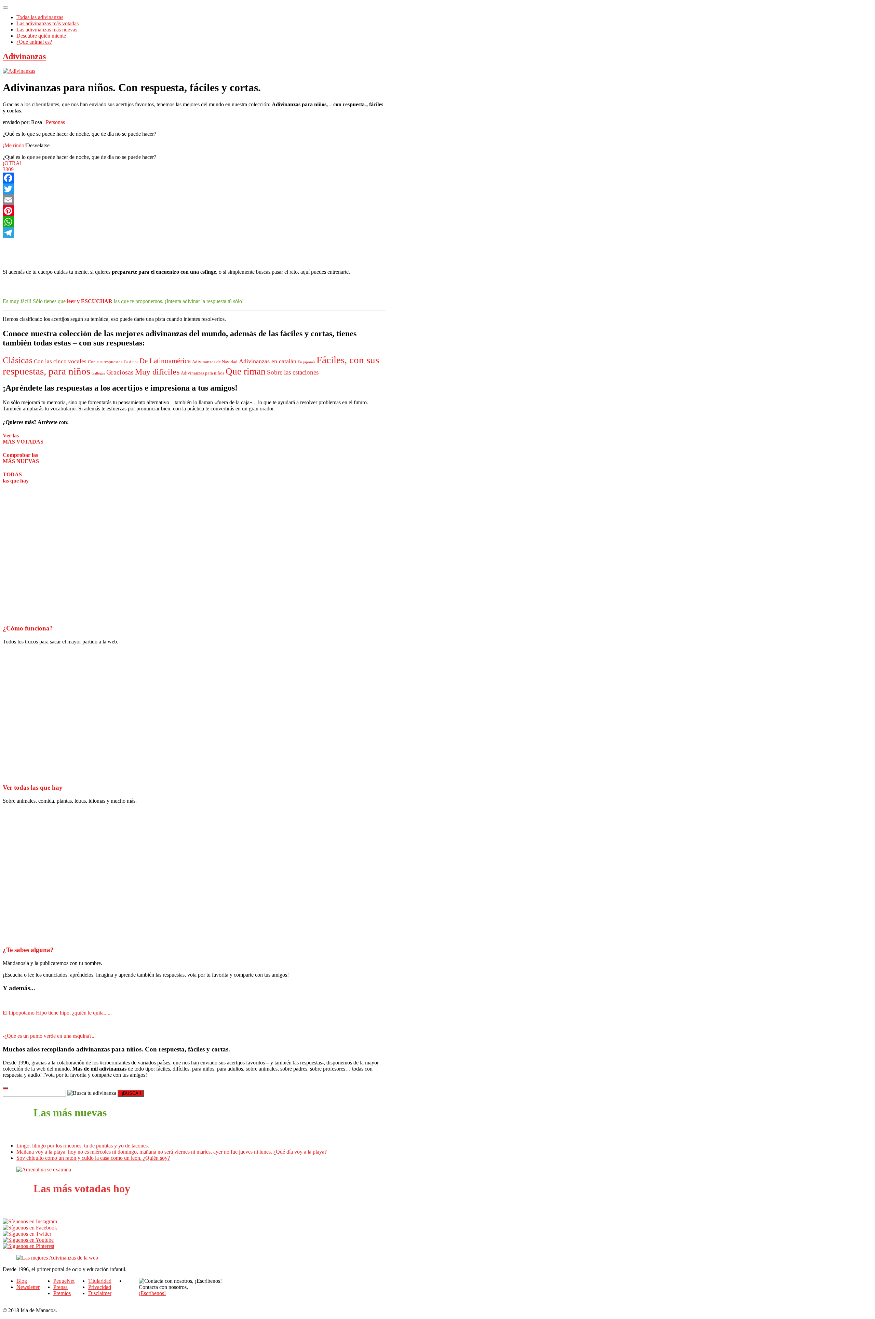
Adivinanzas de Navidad (215, 361)
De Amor (131, 362)
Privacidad (99, 1287)
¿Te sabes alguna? (28, 949)
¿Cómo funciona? (28, 628)
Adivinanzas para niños (202, 373)
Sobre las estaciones (293, 372)
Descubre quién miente (41, 36)
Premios (62, 1293)
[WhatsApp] (194, 221)
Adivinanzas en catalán (267, 361)
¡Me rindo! (14, 145)
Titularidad (99, 1281)
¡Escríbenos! (152, 1293)
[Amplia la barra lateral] (5, 1088)
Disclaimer (99, 1293)
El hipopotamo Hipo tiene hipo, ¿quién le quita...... (57, 1013)
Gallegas (98, 373)
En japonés (306, 362)
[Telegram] (194, 232)
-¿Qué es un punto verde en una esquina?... (49, 1036)
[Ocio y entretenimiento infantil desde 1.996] (57, 1258)
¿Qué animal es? (34, 42)
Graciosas (120, 372)
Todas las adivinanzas (39, 17)
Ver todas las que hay (33, 787)
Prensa (60, 1287)
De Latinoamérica (165, 361)
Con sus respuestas (105, 361)
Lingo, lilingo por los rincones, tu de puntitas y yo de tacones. (82, 1145)
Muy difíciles (157, 371)
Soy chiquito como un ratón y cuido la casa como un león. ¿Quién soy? (93, 1158)
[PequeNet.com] (19, 71)
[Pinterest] (194, 210)
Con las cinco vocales (60, 361)
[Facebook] (194, 178)
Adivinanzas (24, 56)
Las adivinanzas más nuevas (46, 29)
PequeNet (64, 1281)
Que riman (246, 371)
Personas (55, 122)
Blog (21, 1281)
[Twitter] (194, 188)
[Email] (194, 199)
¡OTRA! (12, 163)
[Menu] (5, 7)
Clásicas (17, 360)
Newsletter (28, 1287)
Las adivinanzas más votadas (47, 23)
